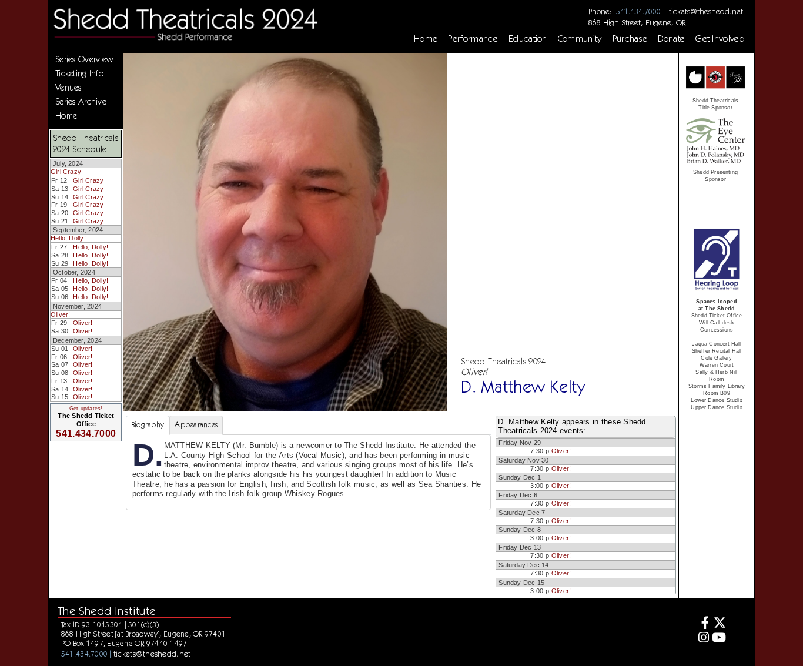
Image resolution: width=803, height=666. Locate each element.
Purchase (630, 38)
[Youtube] (719, 638)
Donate (671, 38)
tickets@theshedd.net (706, 11)
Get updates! (85, 408)
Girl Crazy (66, 171)
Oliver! (61, 314)
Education (527, 38)
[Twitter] (719, 624)
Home (425, 38)
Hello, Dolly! (68, 238)
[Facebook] (702, 624)
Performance (473, 38)
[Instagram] (702, 638)
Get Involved (720, 38)
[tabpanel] (308, 472)
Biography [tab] (147, 424)
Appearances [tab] (196, 424)
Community (580, 38)
